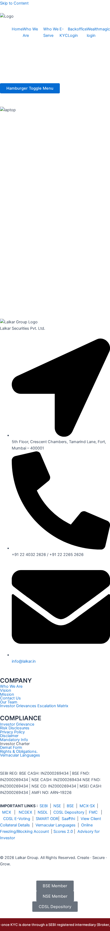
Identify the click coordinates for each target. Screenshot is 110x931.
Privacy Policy (12, 732)
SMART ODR (47, 818)
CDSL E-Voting (16, 818)
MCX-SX (87, 805)
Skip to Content (14, 3)
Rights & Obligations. (19, 751)
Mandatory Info (14, 739)
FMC (93, 812)
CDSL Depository (68, 812)
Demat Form (11, 747)
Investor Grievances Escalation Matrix (34, 705)
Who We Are (11, 686)
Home (17, 29)
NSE (57, 805)
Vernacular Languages (20, 755)
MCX (6, 812)
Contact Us (10, 698)
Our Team (8, 702)
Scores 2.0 (63, 831)
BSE (70, 805)
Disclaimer (9, 735)
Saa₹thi (68, 818)
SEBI (44, 805)
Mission (7, 694)
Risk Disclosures (14, 728)
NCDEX (25, 812)
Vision (5, 690)
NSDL (43, 812)
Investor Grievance (17, 724)
